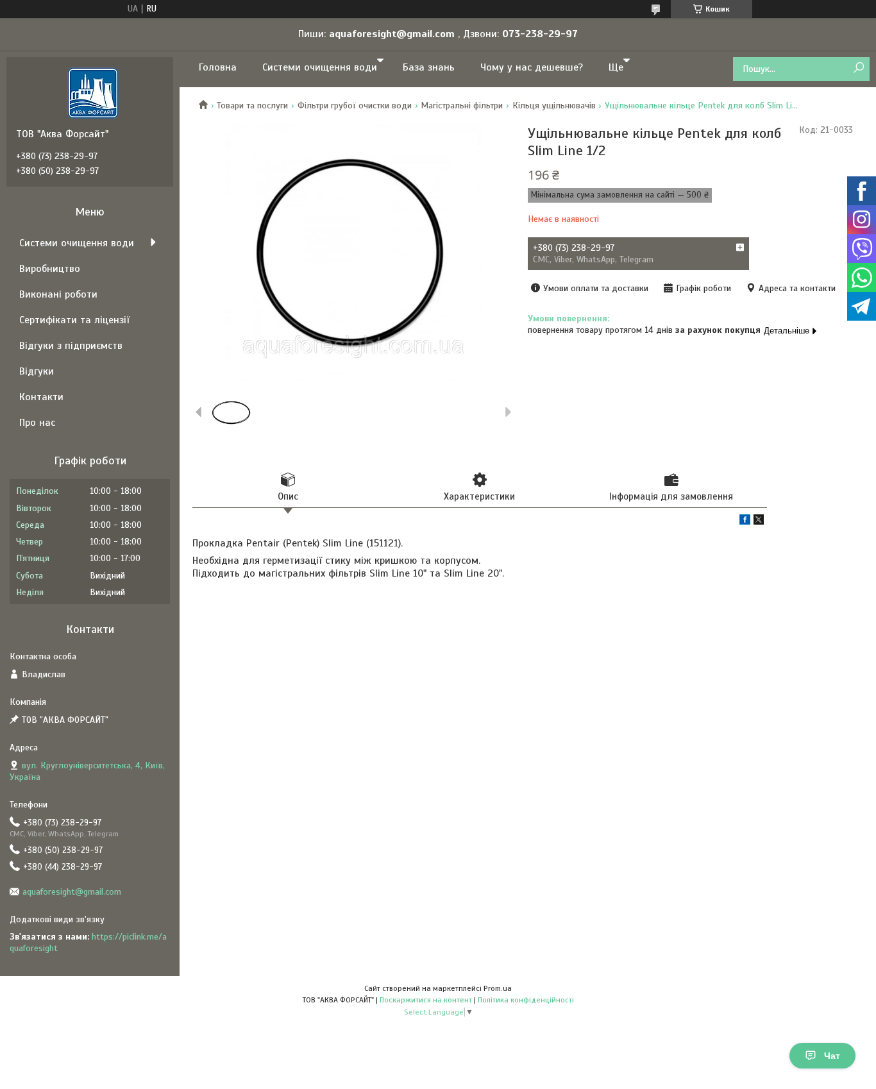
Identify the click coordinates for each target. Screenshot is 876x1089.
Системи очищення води (319, 67)
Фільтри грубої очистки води (355, 105)
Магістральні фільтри (462, 105)
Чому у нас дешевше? (531, 67)
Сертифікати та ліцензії (74, 320)
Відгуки (36, 371)
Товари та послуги (252, 105)
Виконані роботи (58, 294)
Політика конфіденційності (526, 999)
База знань (429, 67)
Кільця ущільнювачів (554, 105)
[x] (759, 521)
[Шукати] (858, 68)
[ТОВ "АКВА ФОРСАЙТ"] (93, 92)
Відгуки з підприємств (70, 345)
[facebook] (744, 521)
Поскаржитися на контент (426, 999)
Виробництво (49, 268)
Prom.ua (498, 988)
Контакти (41, 397)
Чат (832, 1056)
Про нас (37, 422)
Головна (218, 67)
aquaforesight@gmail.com (71, 891)
